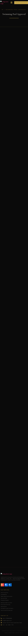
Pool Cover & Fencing (5, 604)
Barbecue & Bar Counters (6, 602)
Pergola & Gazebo (5, 600)
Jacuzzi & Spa (4, 598)
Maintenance (4, 606)
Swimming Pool (4, 592)
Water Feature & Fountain (6, 596)
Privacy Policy (19, 632)
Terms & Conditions (9, 632)
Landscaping (4, 594)
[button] (11, 2)
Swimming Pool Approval (6, 610)
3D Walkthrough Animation (7, 608)
